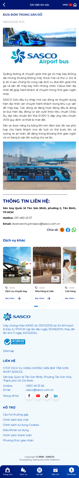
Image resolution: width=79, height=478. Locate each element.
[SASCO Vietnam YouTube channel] (38, 395)
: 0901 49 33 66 (34, 385)
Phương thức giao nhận (18, 440)
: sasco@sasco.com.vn (39, 390)
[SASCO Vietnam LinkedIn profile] (55, 395)
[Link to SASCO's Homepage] (16, 317)
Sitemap (8, 351)
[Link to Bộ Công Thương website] (14, 342)
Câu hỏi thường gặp (15, 414)
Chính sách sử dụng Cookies (21, 425)
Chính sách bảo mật (15, 419)
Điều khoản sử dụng (16, 430)
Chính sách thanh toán (17, 435)
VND (65, 4)
